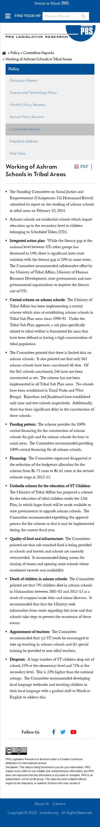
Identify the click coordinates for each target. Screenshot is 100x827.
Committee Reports (24, 129)
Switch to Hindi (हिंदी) (51, 3)
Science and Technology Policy (33, 93)
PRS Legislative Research (21, 759)
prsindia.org (49, 813)
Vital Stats (17, 153)
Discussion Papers (23, 80)
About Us (41, 804)
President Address (23, 141)
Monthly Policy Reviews (27, 105)
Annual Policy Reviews (26, 117)
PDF (84, 166)
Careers (59, 804)
